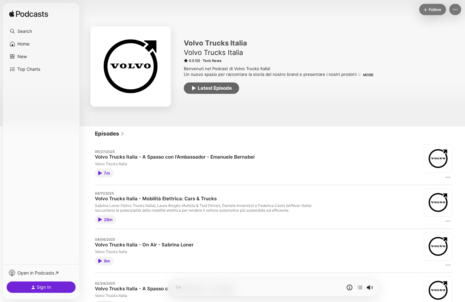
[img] (28, 14)
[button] (41, 31)
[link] (109, 133)
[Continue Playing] (360, 287)
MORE (368, 75)
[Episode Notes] (349, 287)
